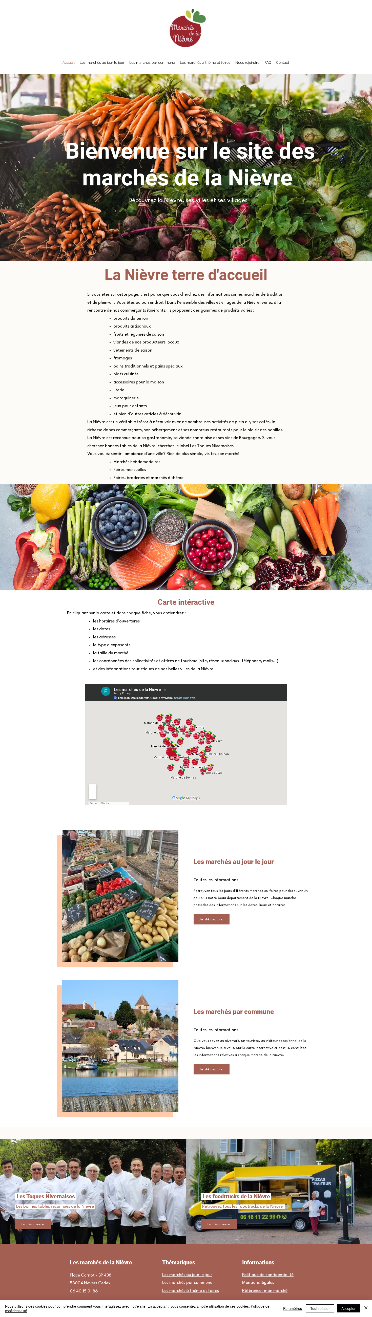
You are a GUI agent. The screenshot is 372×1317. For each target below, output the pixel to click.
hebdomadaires (145, 462)
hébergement (164, 430)
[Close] (366, 1308)
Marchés (121, 462)
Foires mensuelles (129, 470)
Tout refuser (320, 1308)
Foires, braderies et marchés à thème (148, 478)
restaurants (221, 430)
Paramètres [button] (292, 1308)
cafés (264, 422)
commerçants (129, 430)
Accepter (348, 1308)
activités (220, 422)
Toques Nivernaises (215, 446)
